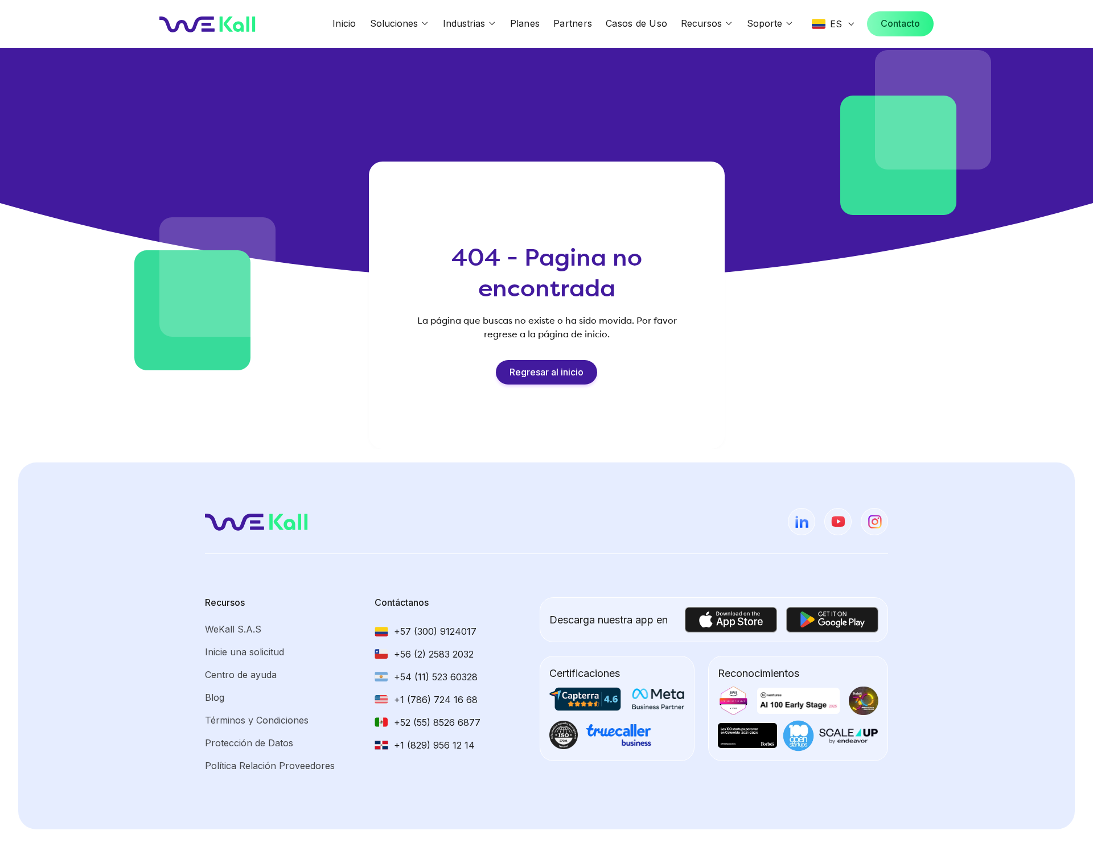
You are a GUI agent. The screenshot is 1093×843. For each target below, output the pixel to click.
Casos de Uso (636, 23)
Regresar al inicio (546, 372)
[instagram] (874, 521)
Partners (572, 23)
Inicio (344, 23)
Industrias (464, 23)
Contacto (900, 23)
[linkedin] (801, 521)
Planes (525, 23)
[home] (207, 24)
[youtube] (838, 521)
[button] (399, 24)
